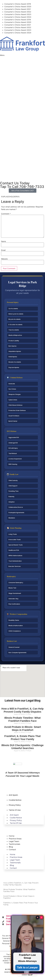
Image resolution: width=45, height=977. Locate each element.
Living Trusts (13, 534)
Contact (12, 850)
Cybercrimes (13, 400)
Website (4, 259)
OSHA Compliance (15, 631)
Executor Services (15, 566)
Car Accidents (13, 308)
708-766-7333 (22, 187)
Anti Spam (13, 795)
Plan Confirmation (14, 604)
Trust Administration (15, 561)
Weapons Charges (15, 394)
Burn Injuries (12, 346)
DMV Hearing (13, 464)
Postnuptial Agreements (16, 512)
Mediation (12, 518)
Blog (11, 847)
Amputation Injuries (15, 351)
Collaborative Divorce (16, 507)
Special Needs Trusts (16, 545)
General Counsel (14, 647)
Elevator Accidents (15, 362)
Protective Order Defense (17, 410)
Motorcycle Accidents (16, 314)
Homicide (12, 383)
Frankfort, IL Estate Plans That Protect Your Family (22, 738)
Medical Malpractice (15, 335)
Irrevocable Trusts (15, 539)
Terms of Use (15, 810)
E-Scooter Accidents (15, 324)
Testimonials (14, 844)
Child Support (13, 486)
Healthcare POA (14, 550)
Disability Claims (14, 620)
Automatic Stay (13, 598)
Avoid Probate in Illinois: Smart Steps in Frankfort (22, 728)
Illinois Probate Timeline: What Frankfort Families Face (22, 719)
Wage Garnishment (15, 593)
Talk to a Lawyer (27, 967)
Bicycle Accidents (15, 319)
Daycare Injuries (14, 367)
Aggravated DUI (14, 437)
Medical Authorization (16, 625)
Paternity (11, 496)
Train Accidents (14, 330)
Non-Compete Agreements (17, 652)
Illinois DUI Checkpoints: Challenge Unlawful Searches (22, 747)
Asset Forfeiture (14, 416)
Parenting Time (13, 491)
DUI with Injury (13, 448)
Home (11, 836)
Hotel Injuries (13, 356)
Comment (6, 214)
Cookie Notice (15, 800)
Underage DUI (13, 443)
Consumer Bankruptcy (16, 582)
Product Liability (14, 340)
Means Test (12, 588)
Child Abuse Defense (15, 405)
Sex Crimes (12, 389)
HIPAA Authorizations (15, 555)
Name (3, 241)
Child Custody (13, 480)
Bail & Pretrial (13, 421)
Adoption (12, 502)
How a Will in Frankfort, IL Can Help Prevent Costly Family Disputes (22, 710)
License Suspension (15, 459)
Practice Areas (15, 839)
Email (3, 250)
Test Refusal (13, 453)
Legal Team (14, 841)
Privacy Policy (15, 805)
